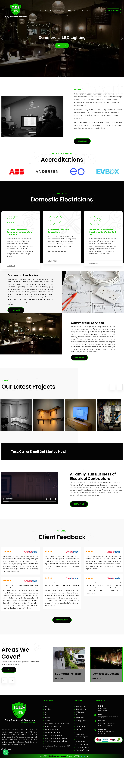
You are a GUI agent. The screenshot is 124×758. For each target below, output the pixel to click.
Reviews (76, 11)
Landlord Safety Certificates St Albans (81, 743)
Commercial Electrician (52, 732)
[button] (2, 38)
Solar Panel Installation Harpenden (56, 738)
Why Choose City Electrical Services (57, 724)
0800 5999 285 (102, 708)
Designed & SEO (72, 756)
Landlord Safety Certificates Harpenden (81, 735)
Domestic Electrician (52, 729)
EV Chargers (80, 712)
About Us (48, 709)
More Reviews (62, 620)
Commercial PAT (81, 726)
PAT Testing (80, 715)
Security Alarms (81, 721)
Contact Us (86, 11)
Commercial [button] (60, 11)
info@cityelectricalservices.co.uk (108, 717)
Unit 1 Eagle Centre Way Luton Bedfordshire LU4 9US (107, 724)
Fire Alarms (79, 729)
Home (30, 11)
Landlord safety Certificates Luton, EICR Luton (56, 747)
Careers (47, 721)
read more (82, 141)
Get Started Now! (53, 452)
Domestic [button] (48, 11)
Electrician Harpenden (83, 747)
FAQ (69, 11)
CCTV (77, 724)
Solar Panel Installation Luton (54, 735)
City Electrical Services (57, 756)
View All (9, 670)
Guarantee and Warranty (53, 726)
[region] (62, 38)
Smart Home (80, 718)
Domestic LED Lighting (68, 673)
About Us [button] (38, 11)
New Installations (81, 709)
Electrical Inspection (105, 673)
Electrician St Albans (82, 750)
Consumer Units (81, 706)
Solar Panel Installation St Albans (56, 741)
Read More (16, 310)
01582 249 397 (113, 11)
